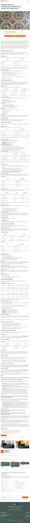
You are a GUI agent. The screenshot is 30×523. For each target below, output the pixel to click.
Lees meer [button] (12, 465)
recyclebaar (7, 115)
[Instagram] (17, 504)
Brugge (15, 510)
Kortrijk (20, 510)
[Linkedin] (15, 504)
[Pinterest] (13, 504)
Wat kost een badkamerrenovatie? (7, 433)
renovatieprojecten (3, 54)
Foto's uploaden (3, 496)
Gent (17, 510)
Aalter (12, 510)
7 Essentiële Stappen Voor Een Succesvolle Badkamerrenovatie (11, 430)
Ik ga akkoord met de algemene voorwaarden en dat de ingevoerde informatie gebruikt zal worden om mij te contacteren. (15, 499)
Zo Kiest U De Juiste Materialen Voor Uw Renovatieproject (10, 432)
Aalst (9, 510)
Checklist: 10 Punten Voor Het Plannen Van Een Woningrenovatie (11, 431)
